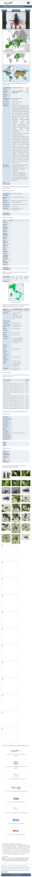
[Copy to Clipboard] (3, 858)
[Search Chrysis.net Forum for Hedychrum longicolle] (16, 751)
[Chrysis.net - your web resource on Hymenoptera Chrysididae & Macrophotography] (8, 2)
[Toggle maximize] (28, 13)
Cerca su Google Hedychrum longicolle (16, 778)
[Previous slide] (5, 22)
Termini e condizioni (15, 854)
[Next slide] (26, 22)
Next (27, 10)
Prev (4, 10)
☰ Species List (16, 10)
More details (4, 872)
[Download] (24, 13)
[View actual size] (20, 13)
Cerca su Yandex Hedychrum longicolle (16, 802)
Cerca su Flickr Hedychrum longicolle (16, 823)
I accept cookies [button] (16, 874)
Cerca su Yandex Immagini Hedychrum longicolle (16, 812)
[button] (16, 40)
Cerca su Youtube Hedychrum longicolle (16, 834)
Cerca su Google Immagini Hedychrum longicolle (16, 791)
